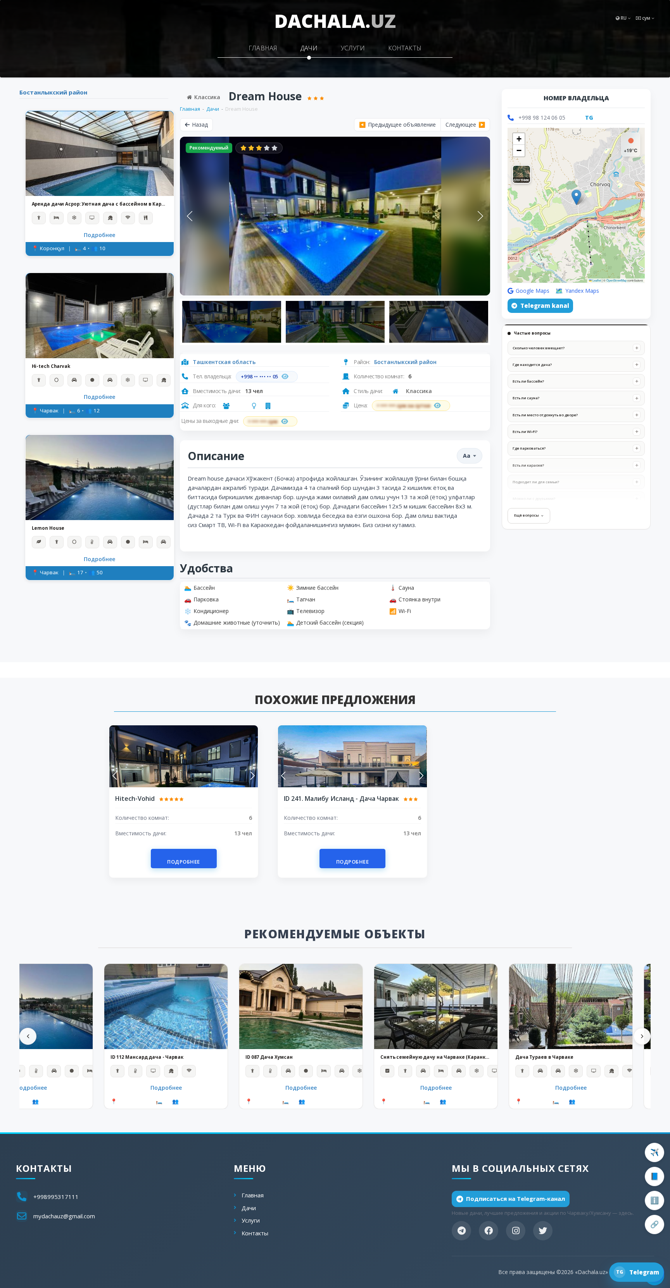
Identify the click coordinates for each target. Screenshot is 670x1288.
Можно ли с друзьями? (534, 498)
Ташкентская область (224, 362)
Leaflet (596, 280)
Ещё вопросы (526, 515)
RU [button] (624, 18)
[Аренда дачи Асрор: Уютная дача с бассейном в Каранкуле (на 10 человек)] (100, 153)
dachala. (335, 20)
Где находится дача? (532, 364)
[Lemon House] (100, 477)
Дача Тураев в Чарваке (544, 1057)
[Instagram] (515, 1230)
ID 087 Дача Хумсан (269, 1057)
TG (589, 117)
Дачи (309, 48)
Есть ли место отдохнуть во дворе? (545, 414)
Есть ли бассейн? (528, 381)
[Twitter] (543, 1230)
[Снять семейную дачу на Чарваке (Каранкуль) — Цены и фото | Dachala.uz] (435, 1006)
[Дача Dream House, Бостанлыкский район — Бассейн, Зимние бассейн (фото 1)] (335, 216)
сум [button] (646, 18)
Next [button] (480, 216)
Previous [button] (189, 216)
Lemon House (48, 528)
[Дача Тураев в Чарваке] (570, 1006)
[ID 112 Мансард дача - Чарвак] (166, 1006)
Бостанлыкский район (53, 92)
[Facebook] (488, 1230)
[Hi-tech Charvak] (100, 315)
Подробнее (99, 235)
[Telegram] (461, 1230)
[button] (576, 197)
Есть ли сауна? (526, 398)
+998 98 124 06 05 (541, 117)
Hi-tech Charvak (51, 366)
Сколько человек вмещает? (539, 347)
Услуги (353, 48)
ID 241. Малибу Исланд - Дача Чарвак (342, 798)
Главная (263, 48)
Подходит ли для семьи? (536, 481)
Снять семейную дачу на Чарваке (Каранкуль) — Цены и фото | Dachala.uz (435, 1057)
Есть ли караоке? (528, 465)
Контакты (404, 48)
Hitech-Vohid (135, 798)
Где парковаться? (529, 448)
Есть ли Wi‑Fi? (525, 431)
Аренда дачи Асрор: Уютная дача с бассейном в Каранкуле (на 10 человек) (100, 204)
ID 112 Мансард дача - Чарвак (147, 1057)
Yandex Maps (582, 290)
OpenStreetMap (616, 280)
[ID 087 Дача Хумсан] (301, 1006)
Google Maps (532, 290)
